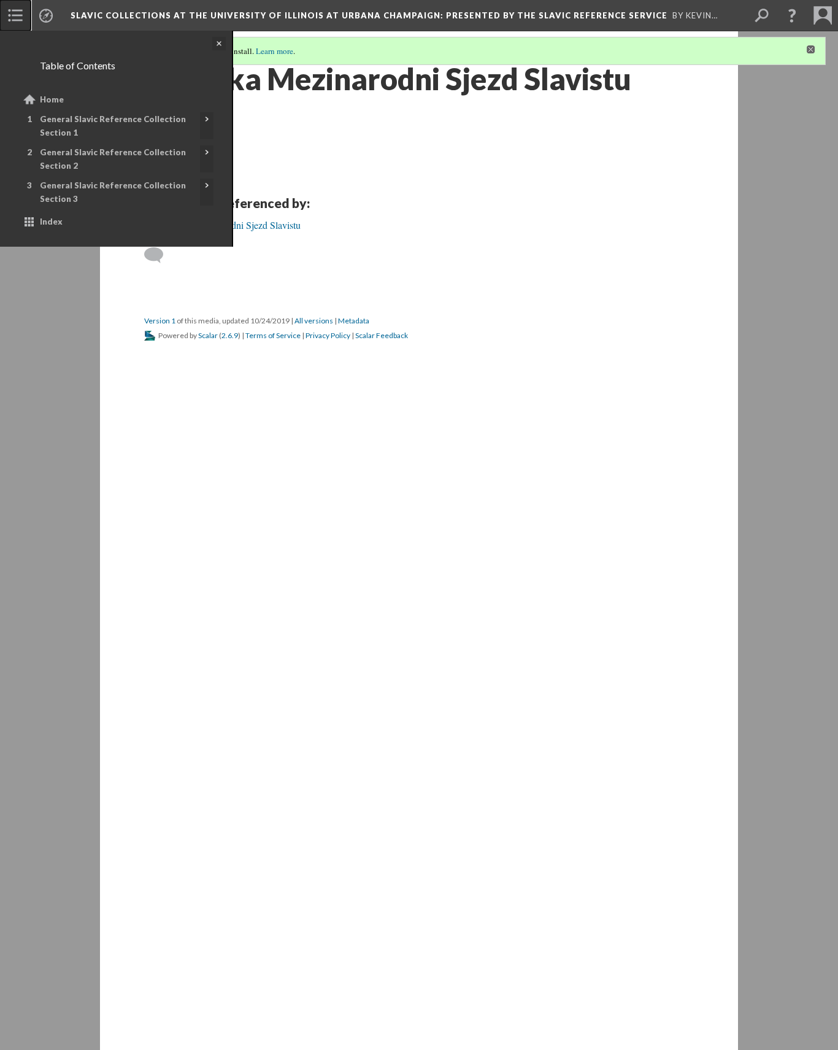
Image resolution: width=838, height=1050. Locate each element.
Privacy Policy (328, 335)
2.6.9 (229, 335)
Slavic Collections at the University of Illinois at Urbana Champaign (369, 15)
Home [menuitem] (52, 99)
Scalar (208, 335)
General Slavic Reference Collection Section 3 (113, 192)
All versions (313, 320)
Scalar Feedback (381, 335)
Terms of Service (273, 335)
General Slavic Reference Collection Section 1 (113, 125)
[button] (792, 15)
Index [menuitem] (51, 221)
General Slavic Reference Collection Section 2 (113, 159)
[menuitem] (15, 15)
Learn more (274, 50)
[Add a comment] (159, 255)
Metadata (353, 320)
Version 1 (159, 320)
